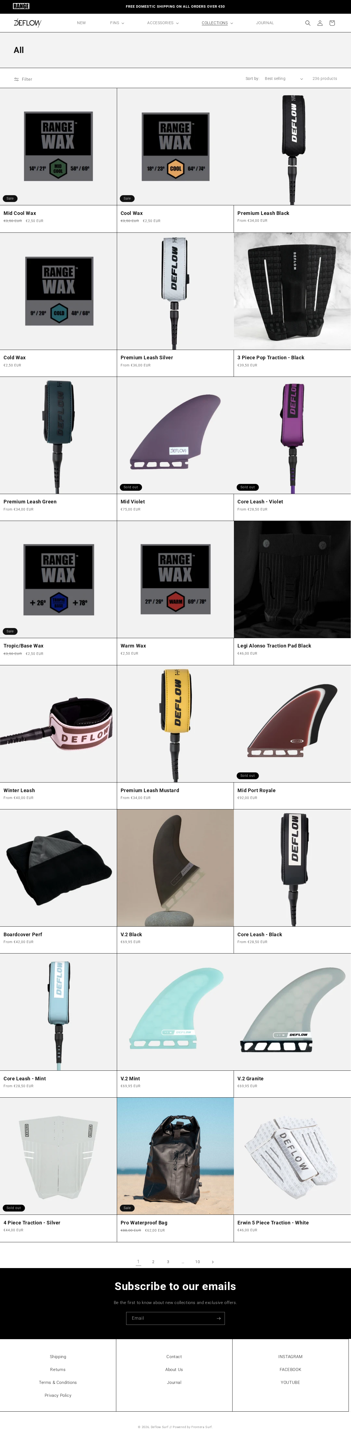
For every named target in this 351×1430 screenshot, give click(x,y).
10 (197, 1262)
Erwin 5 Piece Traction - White (273, 1223)
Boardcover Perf (23, 934)
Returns (58, 1369)
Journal (174, 1382)
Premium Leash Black (263, 213)
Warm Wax (133, 646)
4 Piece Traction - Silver (32, 1223)
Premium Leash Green (30, 501)
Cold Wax (15, 357)
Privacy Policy (58, 1395)
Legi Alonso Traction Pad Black (274, 646)
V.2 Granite (250, 1078)
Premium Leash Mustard (150, 790)
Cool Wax (132, 213)
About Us (174, 1369)
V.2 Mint (130, 1078)
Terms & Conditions (58, 1382)
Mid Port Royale (256, 790)
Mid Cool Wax (20, 213)
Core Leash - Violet (260, 501)
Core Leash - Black (259, 934)
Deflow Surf (160, 1427)
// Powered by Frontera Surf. (191, 1427)
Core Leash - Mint (25, 1078)
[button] (116, 23)
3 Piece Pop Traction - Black (270, 357)
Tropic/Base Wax (24, 646)
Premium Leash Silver (147, 357)
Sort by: (252, 78)
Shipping (58, 1356)
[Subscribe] (219, 1318)
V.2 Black (131, 934)
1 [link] (138, 1261)
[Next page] (212, 1262)
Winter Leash (19, 790)
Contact (174, 1356)
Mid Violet (133, 501)
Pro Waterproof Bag (144, 1223)
